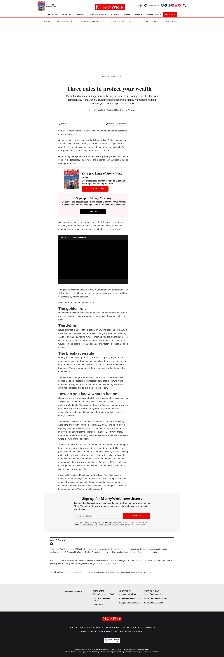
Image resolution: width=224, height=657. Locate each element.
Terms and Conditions (115, 630)
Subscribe (170, 15)
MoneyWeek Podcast (127, 597)
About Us (73, 630)
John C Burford (98, 110)
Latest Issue (98, 607)
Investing (80, 15)
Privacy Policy (134, 630)
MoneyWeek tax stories (153, 605)
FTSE (88, 340)
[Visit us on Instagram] (176, 5)
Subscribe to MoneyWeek (103, 597)
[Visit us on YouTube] (172, 5)
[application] (93, 259)
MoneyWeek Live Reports (129, 605)
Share (64, 124)
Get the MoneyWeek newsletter (101, 602)
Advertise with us (89, 634)
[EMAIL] (52, 543)
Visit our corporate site (141, 652)
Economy (115, 15)
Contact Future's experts (91, 630)
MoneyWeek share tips (153, 597)
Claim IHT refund (172, 21)
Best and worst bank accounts (91, 21)
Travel (127, 15)
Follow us (111, 124)
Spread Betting (116, 76)
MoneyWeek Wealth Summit (130, 601)
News (54, 15)
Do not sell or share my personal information (121, 634)
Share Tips (66, 15)
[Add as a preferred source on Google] (112, 642)
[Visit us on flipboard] (179, 5)
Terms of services (104, 522)
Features (131, 110)
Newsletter (123, 124)
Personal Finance (97, 15)
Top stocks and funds (150, 21)
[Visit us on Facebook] (162, 5)
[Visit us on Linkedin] (169, 5)
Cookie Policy (148, 630)
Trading (104, 76)
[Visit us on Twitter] (165, 5)
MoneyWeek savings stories (155, 601)
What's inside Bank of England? (122, 21)
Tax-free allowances (64, 21)
